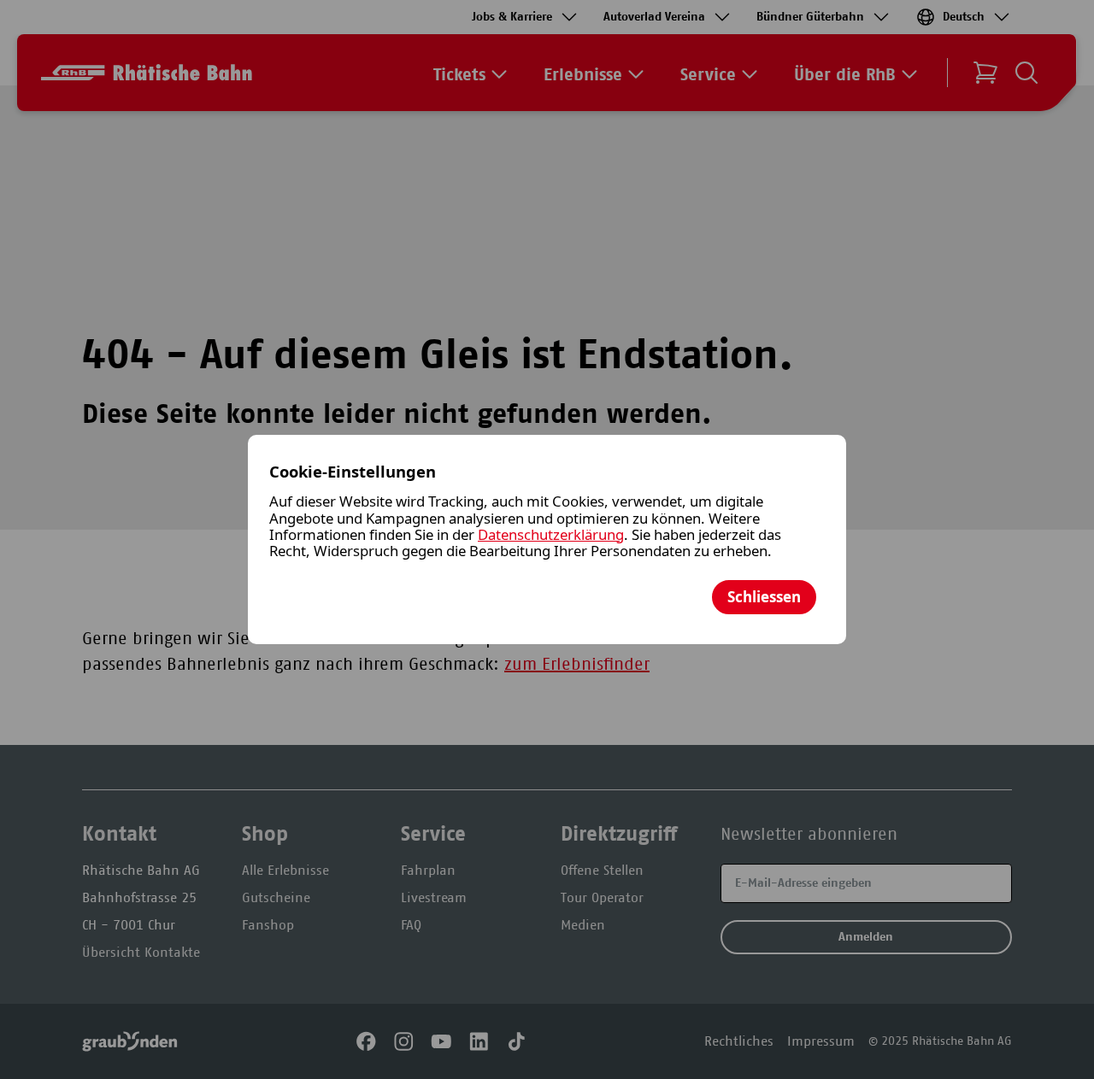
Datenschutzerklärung (551, 534)
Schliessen (764, 597)
